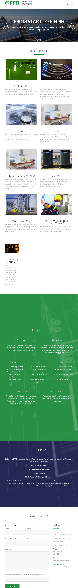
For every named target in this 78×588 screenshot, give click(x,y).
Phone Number (10, 539)
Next (73, 26)
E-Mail (29, 528)
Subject (30, 539)
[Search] (67, 4)
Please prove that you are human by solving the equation (24, 574)
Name (7, 528)
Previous (5, 26)
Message (8, 549)
